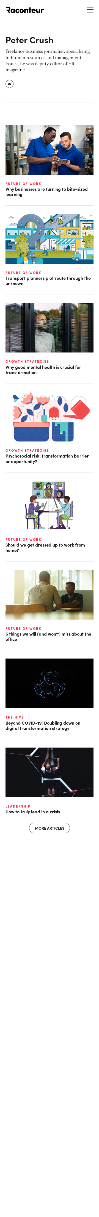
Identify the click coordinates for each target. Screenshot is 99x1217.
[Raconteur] (25, 10)
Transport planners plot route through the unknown (48, 280)
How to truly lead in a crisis (33, 811)
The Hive (15, 717)
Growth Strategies (27, 361)
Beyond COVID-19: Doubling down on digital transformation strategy (43, 725)
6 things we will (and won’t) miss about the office (48, 636)
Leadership (18, 806)
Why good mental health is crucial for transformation (43, 369)
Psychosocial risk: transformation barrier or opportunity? (47, 458)
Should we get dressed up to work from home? (45, 547)
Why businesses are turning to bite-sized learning (47, 191)
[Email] (10, 84)
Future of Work (23, 183)
